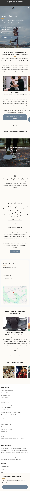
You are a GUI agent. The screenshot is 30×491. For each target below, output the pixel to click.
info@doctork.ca (5, 466)
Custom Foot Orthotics (6, 429)
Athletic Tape (4, 431)
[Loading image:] (15, 90)
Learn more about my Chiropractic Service (15, 117)
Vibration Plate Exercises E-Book (9, 441)
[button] (14, 47)
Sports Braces (4, 426)
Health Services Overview (7, 390)
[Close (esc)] (28, 475)
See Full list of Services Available (15, 132)
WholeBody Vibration (6, 410)
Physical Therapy (5, 402)
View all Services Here (15, 220)
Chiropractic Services (6, 393)
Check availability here (15, 3)
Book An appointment (9, 37)
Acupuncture (4, 400)
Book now (8, 157)
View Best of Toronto (19, 155)
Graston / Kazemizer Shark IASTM (9, 414)
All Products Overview (6, 422)
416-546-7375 (4, 469)
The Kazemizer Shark (6, 424)
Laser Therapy (4, 397)
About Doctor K (7, 33)
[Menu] (2, 7)
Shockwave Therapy (6, 395)
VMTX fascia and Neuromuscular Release (11, 412)
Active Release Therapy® (7, 405)
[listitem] (15, 3)
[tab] (13, 125)
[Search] (25, 7)
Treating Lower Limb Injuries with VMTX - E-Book (12, 438)
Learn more (15, 251)
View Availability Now (15, 487)
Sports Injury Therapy (6, 407)
